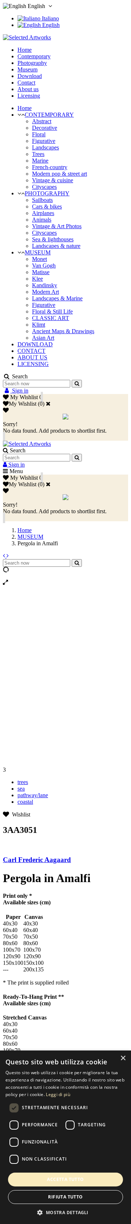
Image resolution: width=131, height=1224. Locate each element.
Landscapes (45, 147)
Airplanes (43, 213)
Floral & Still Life (52, 311)
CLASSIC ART (50, 318)
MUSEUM (38, 252)
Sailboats (42, 200)
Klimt (38, 324)
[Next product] (8, 556)
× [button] (123, 1058)
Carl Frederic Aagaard (37, 860)
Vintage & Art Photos (57, 226)
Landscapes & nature (56, 246)
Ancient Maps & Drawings (63, 331)
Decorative (44, 128)
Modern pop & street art (59, 174)
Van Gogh (44, 265)
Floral (38, 134)
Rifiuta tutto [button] (65, 1197)
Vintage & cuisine (52, 180)
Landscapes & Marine (57, 298)
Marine (40, 160)
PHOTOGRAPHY (47, 193)
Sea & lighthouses (53, 239)
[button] (65, 1212)
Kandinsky (44, 285)
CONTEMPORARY (49, 115)
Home (24, 108)
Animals (41, 220)
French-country (49, 167)
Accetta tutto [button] (65, 1179)
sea (21, 789)
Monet (39, 259)
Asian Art (43, 338)
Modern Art (45, 292)
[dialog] (65, 1137)
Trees (38, 154)
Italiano (49, 18)
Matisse (40, 272)
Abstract (41, 121)
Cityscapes (44, 187)
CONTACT (31, 351)
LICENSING (33, 364)
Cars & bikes (47, 206)
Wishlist (19, 814)
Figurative (43, 141)
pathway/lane (32, 795)
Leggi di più (58, 1094)
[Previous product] (5, 556)
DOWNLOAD (35, 344)
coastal (25, 802)
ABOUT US (32, 357)
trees (22, 782)
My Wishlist (22, 404)
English (50, 25)
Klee (37, 279)
